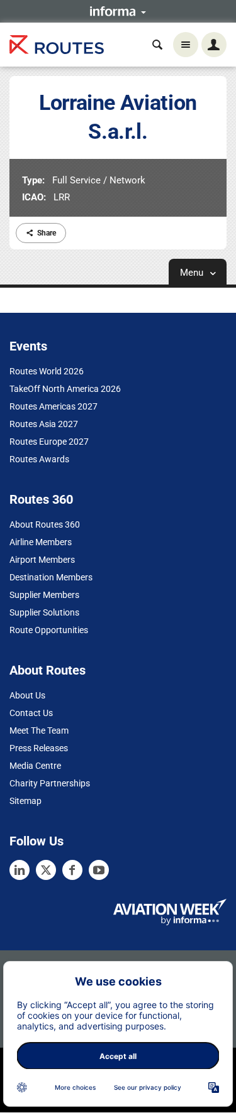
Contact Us (31, 713)
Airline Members (40, 542)
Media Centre (35, 766)
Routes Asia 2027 (43, 424)
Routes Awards (39, 459)
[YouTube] (99, 870)
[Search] (157, 44)
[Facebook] (72, 870)
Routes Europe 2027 (49, 442)
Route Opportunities (48, 630)
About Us (27, 695)
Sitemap (25, 801)
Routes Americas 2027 (53, 406)
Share (46, 233)
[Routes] (56, 45)
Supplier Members (44, 595)
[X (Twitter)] (46, 870)
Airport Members (42, 560)
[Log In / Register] (214, 44)
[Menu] (185, 44)
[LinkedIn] (19, 870)
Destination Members (51, 577)
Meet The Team (39, 730)
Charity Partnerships (49, 783)
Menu (193, 272)
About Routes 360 (44, 524)
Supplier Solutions (44, 612)
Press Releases (38, 748)
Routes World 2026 (46, 371)
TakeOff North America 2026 (65, 389)
